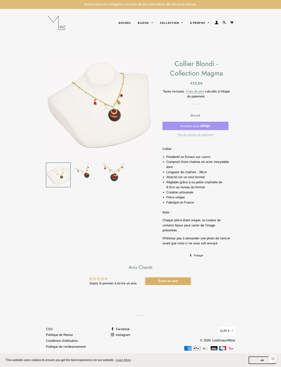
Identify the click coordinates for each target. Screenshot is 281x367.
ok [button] (262, 360)
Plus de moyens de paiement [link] (195, 134)
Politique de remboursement (66, 346)
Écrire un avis (168, 281)
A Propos (198, 22)
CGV (49, 329)
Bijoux (144, 22)
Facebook (122, 329)
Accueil (125, 22)
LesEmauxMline (223, 340)
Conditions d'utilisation (62, 341)
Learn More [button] (123, 360)
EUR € (225, 331)
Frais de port (195, 91)
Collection (170, 22)
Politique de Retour (59, 335)
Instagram (122, 335)
